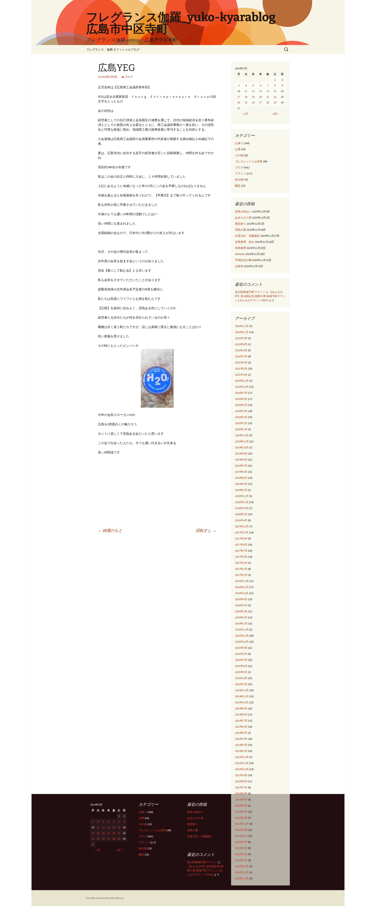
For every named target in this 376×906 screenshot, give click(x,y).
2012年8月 (241, 836)
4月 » (276, 114)
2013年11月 (242, 763)
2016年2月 (241, 617)
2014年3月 (241, 745)
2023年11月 (242, 332)
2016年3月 (241, 611)
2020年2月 (241, 423)
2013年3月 (241, 811)
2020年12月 (242, 380)
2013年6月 (241, 793)
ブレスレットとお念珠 (248, 161)
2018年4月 (241, 520)
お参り (239, 143)
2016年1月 (241, 623)
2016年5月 (241, 605)
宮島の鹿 (240, 229)
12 (253, 91)
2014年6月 (241, 726)
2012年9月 (241, 830)
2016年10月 (242, 593)
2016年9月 (241, 599)
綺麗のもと (110, 530)
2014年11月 (242, 696)
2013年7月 (241, 787)
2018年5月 (241, 514)
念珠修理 (240, 248)
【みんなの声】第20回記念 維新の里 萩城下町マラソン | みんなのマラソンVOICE (260, 296)
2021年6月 (241, 362)
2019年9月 (241, 453)
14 (267, 91)
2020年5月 (241, 405)
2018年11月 (242, 502)
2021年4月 (241, 374)
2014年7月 (241, 720)
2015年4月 (241, 678)
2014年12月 (242, 690)
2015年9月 (241, 647)
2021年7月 (241, 356)
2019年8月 (241, 459)
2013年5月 (241, 799)
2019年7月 (241, 465)
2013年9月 (241, 775)
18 (246, 96)
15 (275, 91)
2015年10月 (242, 641)
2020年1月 (241, 429)
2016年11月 (242, 587)
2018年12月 (242, 496)
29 (275, 102)
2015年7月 (241, 660)
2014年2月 (241, 751)
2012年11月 (242, 824)
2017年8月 (241, 544)
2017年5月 (241, 556)
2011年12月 (242, 866)
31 (238, 108)
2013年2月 (241, 817)
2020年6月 (241, 399)
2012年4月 (241, 848)
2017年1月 (241, 575)
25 (246, 102)
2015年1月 (241, 684)
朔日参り (240, 223)
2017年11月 (242, 526)
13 (260, 91)
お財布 (239, 266)
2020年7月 (241, 393)
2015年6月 (241, 666)
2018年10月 (242, 508)
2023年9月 (241, 338)
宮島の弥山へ (243, 211)
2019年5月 (241, 478)
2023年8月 (241, 344)
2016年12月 (242, 581)
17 (238, 96)
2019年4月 (241, 484)
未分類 (239, 179)
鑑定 (237, 185)
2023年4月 (241, 350)
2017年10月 (242, 532)
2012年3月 (241, 854)
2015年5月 (241, 672)
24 (238, 102)
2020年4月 (241, 411)
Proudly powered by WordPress (105, 898)
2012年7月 (241, 842)
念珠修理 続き (244, 242)
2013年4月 (241, 805)
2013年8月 (241, 781)
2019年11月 (242, 441)
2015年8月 (241, 654)
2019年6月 (241, 471)
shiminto (240, 254)
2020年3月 (241, 417)
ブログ (129, 77)
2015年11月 (242, 635)
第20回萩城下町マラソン (250, 292)
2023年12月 (242, 326)
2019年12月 (242, 435)
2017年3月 (241, 563)
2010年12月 (242, 878)
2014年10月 (242, 702)
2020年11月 (242, 386)
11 (246, 91)
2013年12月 (242, 757)
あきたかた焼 (243, 217)
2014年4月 (241, 739)
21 (267, 96)
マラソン (240, 173)
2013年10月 (242, 769)
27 (260, 102)
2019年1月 (241, 490)
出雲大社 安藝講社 (247, 236)
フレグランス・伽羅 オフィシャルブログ (113, 49)
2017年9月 (241, 538)
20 (260, 96)
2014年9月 (241, 708)
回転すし (206, 530)
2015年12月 (242, 629)
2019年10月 (242, 447)
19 (253, 96)
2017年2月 (241, 569)
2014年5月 (241, 732)
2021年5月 (241, 368)
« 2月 (245, 114)
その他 (239, 155)
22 (275, 96)
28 (267, 102)
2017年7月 (241, 550)
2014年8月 (241, 714)
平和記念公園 (243, 260)
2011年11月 (242, 872)
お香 (237, 149)
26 (253, 102)
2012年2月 (241, 860)
